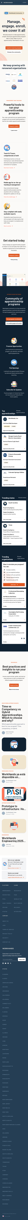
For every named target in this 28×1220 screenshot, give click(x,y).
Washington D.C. (7, 1191)
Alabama (5, 974)
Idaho (4, 1028)
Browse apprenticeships (20, 411)
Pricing (4, 907)
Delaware (5, 1007)
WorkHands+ (6, 890)
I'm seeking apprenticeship (14, 323)
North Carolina (7, 1116)
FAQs (15, 894)
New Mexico (6, 1108)
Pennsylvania (7, 1141)
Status (4, 911)
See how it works (8, 167)
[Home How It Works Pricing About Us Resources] (7, 2)
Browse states (22, 497)
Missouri (5, 1082)
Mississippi (6, 1078)
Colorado (5, 999)
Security (5, 937)
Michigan (5, 1070)
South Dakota (7, 1158)
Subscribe (22, 959)
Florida (5, 1012)
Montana (5, 1087)
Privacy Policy (7, 933)
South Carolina (13, 503)
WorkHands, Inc (13, 418)
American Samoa (7, 982)
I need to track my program (14, 48)
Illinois (5, 1032)
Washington (6, 1187)
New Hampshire (7, 1099)
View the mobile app (9, 197)
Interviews (17, 911)
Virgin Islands (7, 1183)
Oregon (4, 1137)
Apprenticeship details (8, 430)
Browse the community (14, 52)
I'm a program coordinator (14, 319)
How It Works (6, 903)
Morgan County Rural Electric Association (14, 437)
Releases (17, 907)
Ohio (3, 1128)
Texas (10, 525)
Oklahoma (5, 1133)
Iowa (4, 1041)
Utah (4, 1170)
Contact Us (6, 942)
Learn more (14, 130)
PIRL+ (4, 899)
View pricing (14, 259)
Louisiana (5, 1053)
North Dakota (7, 1120)
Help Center (18, 903)
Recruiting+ (6, 894)
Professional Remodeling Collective (16, 592)
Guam (4, 1020)
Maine (4, 1057)
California (6, 995)
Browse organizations (20, 557)
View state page (7, 519)
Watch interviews (14, 689)
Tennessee (6, 1162)
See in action (7, 226)
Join (3, 925)
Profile (5, 606)
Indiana (5, 1037)
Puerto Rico (6, 1145)
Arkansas (5, 991)
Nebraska (5, 1091)
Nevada (4, 1095)
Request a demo (14, 126)
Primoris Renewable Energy (14, 455)
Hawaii (4, 1024)
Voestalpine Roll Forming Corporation (16, 613)
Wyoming (5, 1204)
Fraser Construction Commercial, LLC (15, 626)
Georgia (5, 1016)
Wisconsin (5, 1199)
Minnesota (5, 1074)
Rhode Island (6, 1149)
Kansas (4, 1045)
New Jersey (6, 1103)
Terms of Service (8, 929)
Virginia (5, 1179)
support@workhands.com (15, 877)
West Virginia (7, 1195)
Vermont (5, 1174)
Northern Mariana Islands (11, 1124)
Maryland (5, 1062)
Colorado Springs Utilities (16, 472)
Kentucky (5, 1049)
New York (5, 1112)
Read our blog (14, 685)
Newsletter (18, 899)
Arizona (5, 986)
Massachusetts (7, 1066)
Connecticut (6, 1003)
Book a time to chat (13, 868)
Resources (17, 890)
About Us (5, 921)
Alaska (4, 978)
